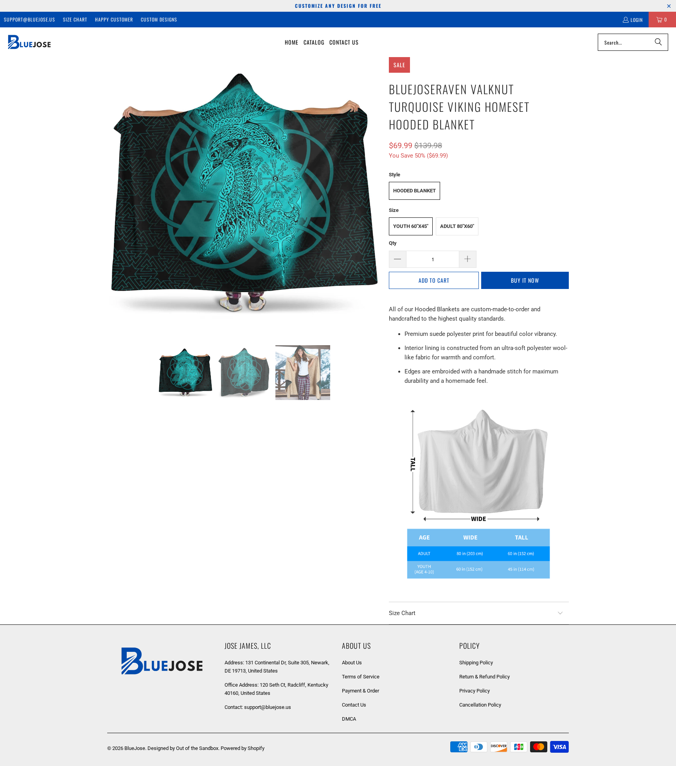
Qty (393, 243)
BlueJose (134, 748)
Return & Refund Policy (484, 677)
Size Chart (75, 19)
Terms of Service (360, 677)
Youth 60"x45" (410, 226)
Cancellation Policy (480, 705)
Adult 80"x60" (457, 226)
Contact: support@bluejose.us (258, 707)
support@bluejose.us (29, 19)
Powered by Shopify (242, 748)
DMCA (349, 719)
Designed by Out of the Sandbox (182, 748)
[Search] (658, 42)
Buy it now (525, 280)
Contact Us (354, 705)
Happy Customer (114, 19)
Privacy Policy (474, 691)
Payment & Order (360, 691)
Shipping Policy (476, 663)
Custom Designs (159, 19)
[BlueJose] (29, 42)
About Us (352, 663)
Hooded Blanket (414, 191)
